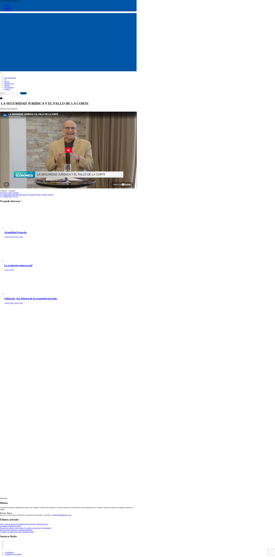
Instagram (7, 10)
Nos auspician (9, 87)
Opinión (7, 85)
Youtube (7, 6)
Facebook (7, 8)
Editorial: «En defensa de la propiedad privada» (30, 298)
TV (5, 80)
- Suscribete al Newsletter (13, 554)
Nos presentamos (10, 78)
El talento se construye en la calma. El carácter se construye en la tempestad (25, 528)
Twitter (6, 4)
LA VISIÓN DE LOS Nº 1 (9, 196)
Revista (6, 82)
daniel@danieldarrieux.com (61, 515)
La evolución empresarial (18, 265)
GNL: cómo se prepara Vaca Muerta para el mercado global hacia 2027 (24, 524)
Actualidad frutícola (15, 232)
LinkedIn (15, 193)
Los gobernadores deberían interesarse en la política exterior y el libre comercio (26, 195)
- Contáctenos (9, 552)
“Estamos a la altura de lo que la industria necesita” (17, 532)
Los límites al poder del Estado (10, 526)
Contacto (7, 89)
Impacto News (9, 83)
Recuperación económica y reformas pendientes (16, 530)
